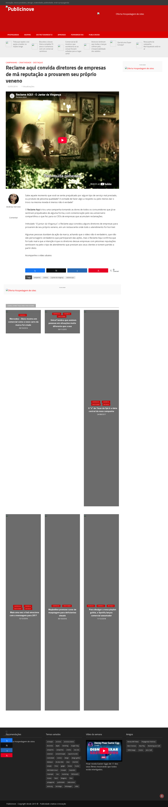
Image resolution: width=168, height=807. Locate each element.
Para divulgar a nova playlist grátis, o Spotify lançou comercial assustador (102, 612)
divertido (75, 762)
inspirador (72, 770)
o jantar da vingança (57, 277)
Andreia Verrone (13, 207)
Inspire (27, 34)
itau (57, 774)
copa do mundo (73, 754)
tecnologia (59, 786)
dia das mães (59, 762)
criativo (45, 277)
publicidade (60, 782)
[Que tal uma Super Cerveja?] (112, 44)
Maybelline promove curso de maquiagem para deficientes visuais (62, 612)
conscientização (60, 754)
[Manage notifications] (162, 796)
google (63, 766)
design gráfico (76, 758)
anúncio (58, 742)
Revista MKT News (132, 742)
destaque (50, 762)
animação (50, 742)
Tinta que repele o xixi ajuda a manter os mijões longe (21, 44)
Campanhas (11, 62)
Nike (71, 778)
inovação (63, 770)
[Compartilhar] (6, 740)
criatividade (50, 758)
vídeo (76, 786)
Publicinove (94, 34)
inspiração (50, 774)
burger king (74, 746)
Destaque (38, 62)
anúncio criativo (69, 742)
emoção (49, 766)
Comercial (23, 315)
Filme (56, 766)
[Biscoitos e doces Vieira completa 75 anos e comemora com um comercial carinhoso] (34, 46)
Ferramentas (77, 34)
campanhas (60, 750)
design (67, 758)
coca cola (76, 750)
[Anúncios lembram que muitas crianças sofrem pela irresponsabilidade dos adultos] (86, 46)
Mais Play (142, 746)
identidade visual (52, 770)
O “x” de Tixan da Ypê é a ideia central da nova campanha (102, 410)
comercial (50, 754)
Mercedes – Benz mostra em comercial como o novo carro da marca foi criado (23, 321)
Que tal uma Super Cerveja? (124, 43)
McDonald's (74, 774)
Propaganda (13, 34)
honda (70, 766)
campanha (37, 277)
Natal (56, 778)
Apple (57, 746)
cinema (69, 750)
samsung (49, 786)
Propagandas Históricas (148, 742)
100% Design (131, 750)
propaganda (50, 782)
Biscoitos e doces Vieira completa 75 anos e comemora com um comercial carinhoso (46, 46)
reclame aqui (70, 277)
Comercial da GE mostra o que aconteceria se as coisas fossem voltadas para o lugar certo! (73, 48)
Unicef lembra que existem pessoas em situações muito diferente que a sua (62, 323)
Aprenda (62, 34)
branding (65, 746)
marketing (65, 774)
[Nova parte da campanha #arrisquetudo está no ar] (138, 45)
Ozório (141, 750)
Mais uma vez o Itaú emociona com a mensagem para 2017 (24, 614)
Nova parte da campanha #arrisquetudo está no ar (152, 45)
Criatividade (25, 62)
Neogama (63, 778)
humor (77, 766)
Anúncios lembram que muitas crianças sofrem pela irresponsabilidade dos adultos (98, 46)
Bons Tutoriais (131, 746)
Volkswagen (68, 786)
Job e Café (149, 750)
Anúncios (91, 606)
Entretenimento (44, 34)
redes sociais (71, 782)
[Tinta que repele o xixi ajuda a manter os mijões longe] (8, 44)
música (49, 778)
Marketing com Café (154, 746)
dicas (68, 762)
